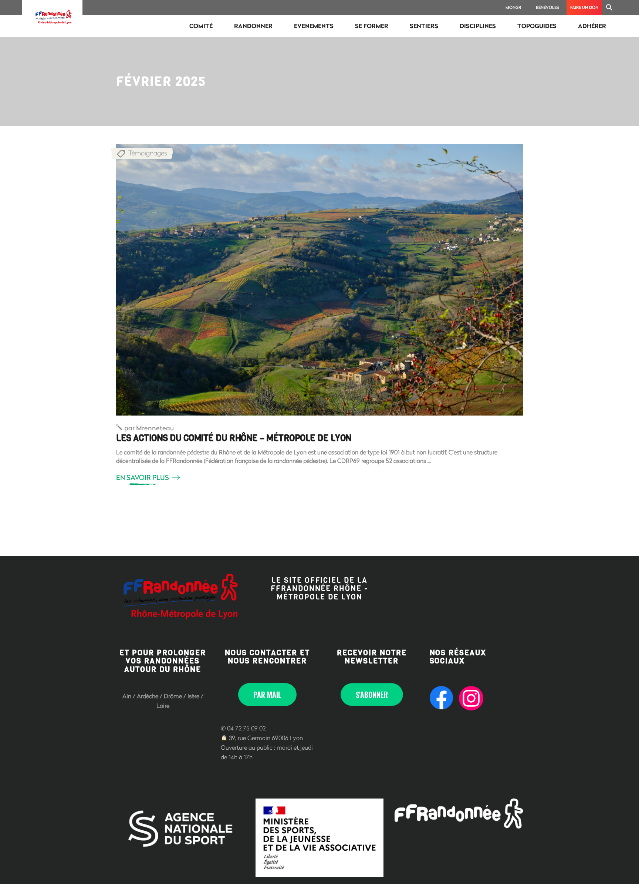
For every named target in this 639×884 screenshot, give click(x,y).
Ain (126, 696)
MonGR (513, 7)
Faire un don (584, 7)
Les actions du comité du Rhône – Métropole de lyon (234, 438)
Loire (162, 705)
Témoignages (147, 152)
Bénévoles (547, 7)
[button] (609, 7)
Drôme (173, 696)
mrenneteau (149, 427)
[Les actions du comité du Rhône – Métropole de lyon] (319, 280)
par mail (267, 694)
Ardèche (147, 696)
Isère (193, 696)
